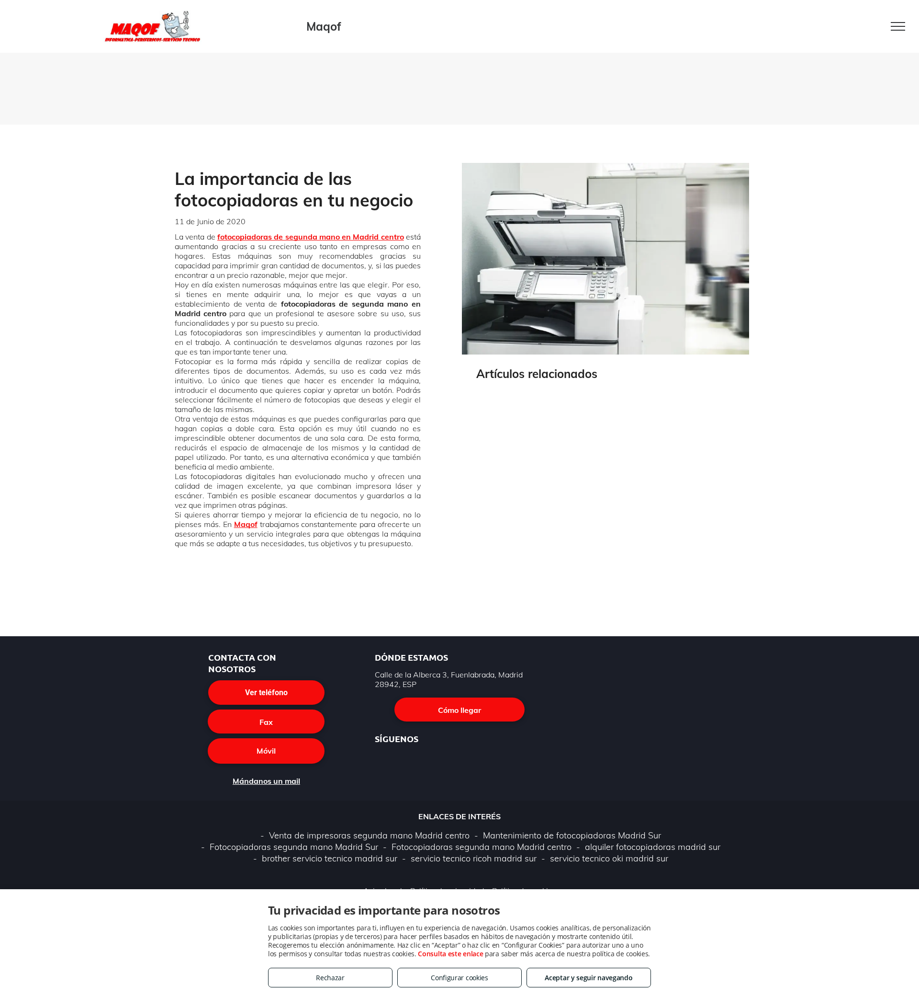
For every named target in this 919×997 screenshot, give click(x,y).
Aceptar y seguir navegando (588, 977)
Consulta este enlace (450, 953)
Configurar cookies (459, 977)
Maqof (246, 524)
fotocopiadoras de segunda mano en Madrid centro (310, 236)
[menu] (897, 26)
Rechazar (330, 977)
